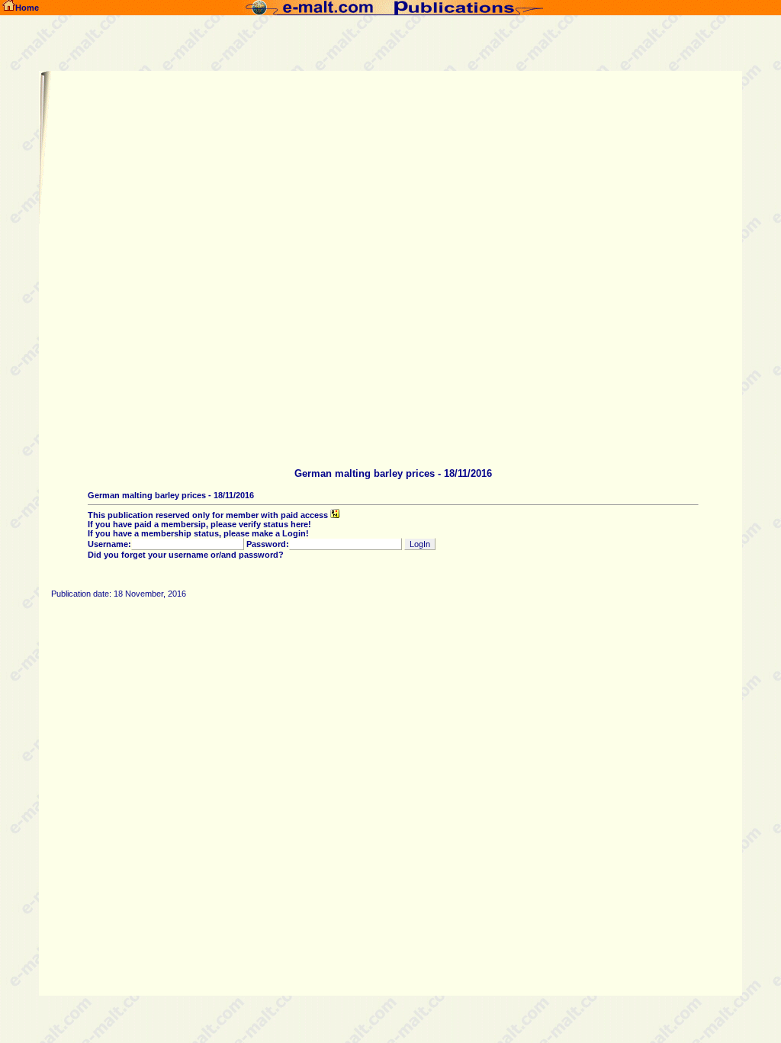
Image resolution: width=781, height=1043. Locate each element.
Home (27, 7)
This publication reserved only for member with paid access (209, 515)
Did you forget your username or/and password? (186, 554)
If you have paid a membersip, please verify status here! (199, 524)
